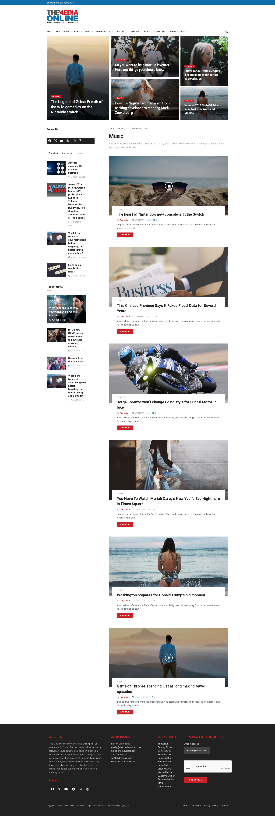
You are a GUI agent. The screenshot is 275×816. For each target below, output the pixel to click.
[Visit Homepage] (63, 16)
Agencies (134, 32)
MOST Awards (63, 32)
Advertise (196, 805)
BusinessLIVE (164, 754)
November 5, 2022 (142, 413)
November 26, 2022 (195, 85)
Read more (127, 234)
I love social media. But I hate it (74, 268)
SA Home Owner (166, 776)
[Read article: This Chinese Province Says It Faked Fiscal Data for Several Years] (168, 277)
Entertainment (135, 128)
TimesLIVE (163, 743)
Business (121, 60)
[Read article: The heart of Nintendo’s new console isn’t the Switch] (168, 185)
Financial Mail (164, 761)
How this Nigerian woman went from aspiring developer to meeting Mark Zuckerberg (142, 108)
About (186, 805)
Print (88, 32)
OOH (146, 32)
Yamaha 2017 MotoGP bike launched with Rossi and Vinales (201, 109)
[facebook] (50, 141)
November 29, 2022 (125, 119)
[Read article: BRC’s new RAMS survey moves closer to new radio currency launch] (56, 335)
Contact (224, 805)
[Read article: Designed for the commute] (56, 363)
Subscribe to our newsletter (60, 2)
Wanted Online (165, 772)
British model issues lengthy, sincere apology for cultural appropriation (202, 74)
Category (121, 128)
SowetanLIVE (164, 751)
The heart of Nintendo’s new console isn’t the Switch (160, 214)
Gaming (56, 96)
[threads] (80, 140)
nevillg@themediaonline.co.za (126, 747)
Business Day (164, 758)
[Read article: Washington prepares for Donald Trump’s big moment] (168, 566)
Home (50, 32)
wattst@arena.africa (121, 758)
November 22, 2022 (195, 119)
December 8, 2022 (125, 76)
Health (119, 98)
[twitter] (55, 140)
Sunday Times (165, 747)
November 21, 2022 (142, 220)
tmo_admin (125, 220)
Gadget (189, 101)
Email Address (191, 744)
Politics (189, 66)
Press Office (177, 32)
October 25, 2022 (142, 601)
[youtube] (61, 141)
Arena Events (164, 786)
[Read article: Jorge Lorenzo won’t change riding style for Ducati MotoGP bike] (168, 373)
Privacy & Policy (211, 805)
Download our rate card (123, 761)
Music (147, 128)
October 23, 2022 (142, 697)
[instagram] (74, 141)
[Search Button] (226, 32)
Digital (120, 32)
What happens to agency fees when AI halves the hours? (63, 311)
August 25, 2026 (78, 400)
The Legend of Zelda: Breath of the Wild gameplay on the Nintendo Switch (77, 107)
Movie (119, 681)
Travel (120, 494)
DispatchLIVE (164, 768)
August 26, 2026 (58, 320)
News (77, 32)
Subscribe (195, 780)
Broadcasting (103, 32)
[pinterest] (68, 141)
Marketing (159, 32)
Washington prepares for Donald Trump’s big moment (161, 595)
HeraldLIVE (163, 765)
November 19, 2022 (142, 317)
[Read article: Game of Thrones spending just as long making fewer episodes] (168, 657)
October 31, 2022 (142, 510)
